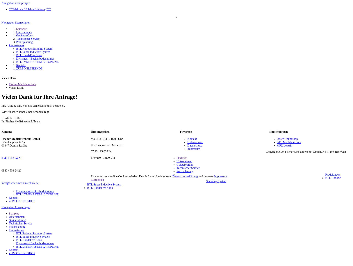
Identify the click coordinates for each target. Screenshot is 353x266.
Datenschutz (194, 145)
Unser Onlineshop (287, 138)
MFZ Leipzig (284, 145)
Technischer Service (188, 167)
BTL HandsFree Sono (100, 187)
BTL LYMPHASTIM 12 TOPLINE (37, 194)
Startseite (181, 158)
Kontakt (192, 138)
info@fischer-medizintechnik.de (20, 183)
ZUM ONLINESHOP (22, 201)
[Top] (2, 262)
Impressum (193, 148)
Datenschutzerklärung (185, 176)
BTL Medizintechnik (289, 142)
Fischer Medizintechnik (22, 84)
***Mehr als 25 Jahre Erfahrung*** (30, 9)
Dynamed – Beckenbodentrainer (35, 191)
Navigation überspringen (15, 3)
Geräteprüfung (184, 164)
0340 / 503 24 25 (11, 158)
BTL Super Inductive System (104, 184)
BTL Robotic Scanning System (34, 233)
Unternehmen (195, 142)
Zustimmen (97, 179)
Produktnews (332, 174)
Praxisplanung (184, 171)
